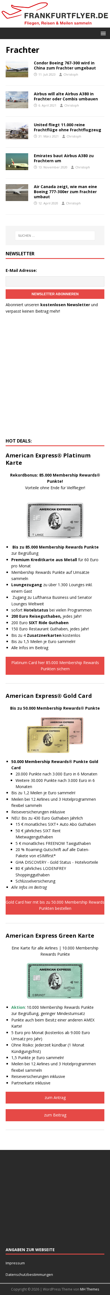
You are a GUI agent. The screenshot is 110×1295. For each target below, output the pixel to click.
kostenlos (53, 635)
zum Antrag (55, 1097)
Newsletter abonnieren (55, 294)
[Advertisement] (55, 377)
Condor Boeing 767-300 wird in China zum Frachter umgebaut (65, 65)
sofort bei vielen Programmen (51, 610)
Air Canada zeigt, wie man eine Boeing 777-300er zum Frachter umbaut (65, 191)
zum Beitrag (55, 1115)
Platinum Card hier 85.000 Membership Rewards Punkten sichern (55, 665)
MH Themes (89, 1289)
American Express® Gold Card (49, 696)
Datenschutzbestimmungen (30, 1274)
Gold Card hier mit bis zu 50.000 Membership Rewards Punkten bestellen (55, 905)
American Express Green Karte (50, 935)
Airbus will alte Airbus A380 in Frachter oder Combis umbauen (66, 96)
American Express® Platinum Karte (48, 459)
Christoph (70, 74)
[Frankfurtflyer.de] (55, 24)
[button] (102, 33)
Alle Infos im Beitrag (29, 647)
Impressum (15, 1262)
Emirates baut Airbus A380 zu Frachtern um (64, 158)
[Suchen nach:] (55, 235)
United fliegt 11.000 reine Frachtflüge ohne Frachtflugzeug (67, 127)
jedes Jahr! (46, 616)
